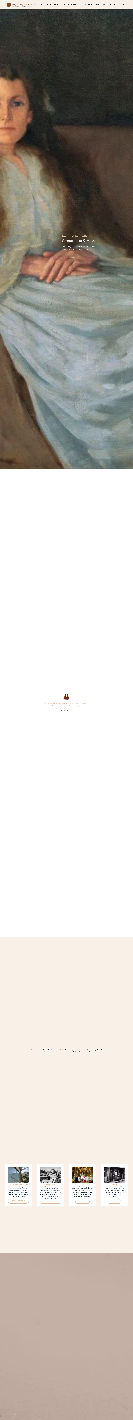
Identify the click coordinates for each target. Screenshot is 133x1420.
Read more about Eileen (50, 1201)
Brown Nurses (94, 4)
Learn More (114, 1201)
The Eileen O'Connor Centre (64, 4)
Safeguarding (113, 4)
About (42, 4)
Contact (124, 4)
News (104, 4)
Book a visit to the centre (18, 1201)
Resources (82, 4)
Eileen (48, 4)
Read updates (82, 1201)
